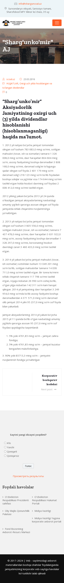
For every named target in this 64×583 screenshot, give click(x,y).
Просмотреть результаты (28, 476)
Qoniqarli (12, 451)
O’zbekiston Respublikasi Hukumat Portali (44, 500)
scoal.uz (10, 79)
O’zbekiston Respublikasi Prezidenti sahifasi (15, 500)
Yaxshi (10, 447)
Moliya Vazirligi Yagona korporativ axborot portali (46, 520)
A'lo (9, 443)
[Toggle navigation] (57, 22)
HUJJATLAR (12, 83)
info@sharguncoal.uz (30, 3)
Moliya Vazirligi (42, 510)
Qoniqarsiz (13, 455)
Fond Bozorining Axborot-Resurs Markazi (16, 530)
